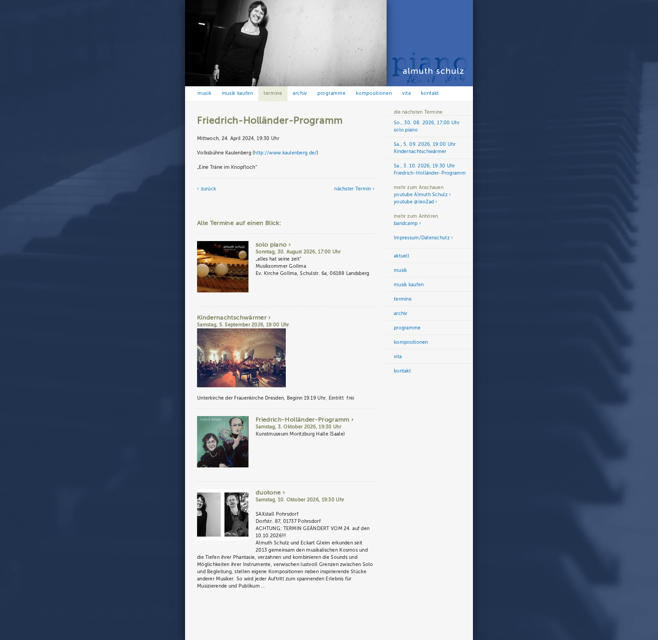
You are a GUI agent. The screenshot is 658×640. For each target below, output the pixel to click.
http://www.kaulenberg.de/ (285, 152)
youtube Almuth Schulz (421, 194)
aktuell (401, 256)
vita (406, 93)
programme (331, 93)
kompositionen (374, 93)
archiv (300, 93)
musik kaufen (237, 93)
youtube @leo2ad (414, 201)
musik (204, 93)
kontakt (430, 93)
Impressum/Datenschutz (422, 237)
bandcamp (405, 223)
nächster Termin (352, 188)
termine (273, 93)
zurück (208, 188)
